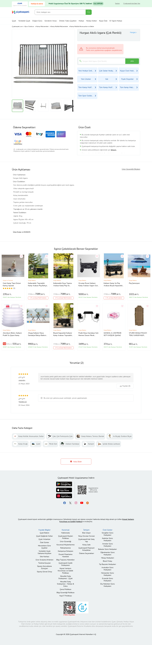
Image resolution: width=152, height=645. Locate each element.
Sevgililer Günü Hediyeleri (107, 534)
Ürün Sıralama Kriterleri (44, 560)
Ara (89, 12)
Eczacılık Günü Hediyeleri (107, 579)
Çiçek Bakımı (44, 533)
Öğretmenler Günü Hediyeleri (107, 553)
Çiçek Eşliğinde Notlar (44, 536)
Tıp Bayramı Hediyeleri (107, 564)
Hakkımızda (65, 533)
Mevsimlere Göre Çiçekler (44, 547)
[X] (70, 503)
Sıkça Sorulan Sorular (86, 536)
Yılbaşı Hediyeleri (107, 558)
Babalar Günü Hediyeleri (107, 549)
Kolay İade (86, 545)
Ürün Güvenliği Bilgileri (131, 169)
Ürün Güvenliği (65, 541)
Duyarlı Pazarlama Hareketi (65, 555)
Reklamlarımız (65, 548)
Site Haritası (44, 556)
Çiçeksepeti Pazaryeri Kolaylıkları (86, 549)
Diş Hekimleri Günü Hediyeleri (107, 585)
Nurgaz (133, 32)
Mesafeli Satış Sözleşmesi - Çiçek (65, 577)
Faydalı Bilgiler (44, 530)
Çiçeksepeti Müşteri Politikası (65, 537)
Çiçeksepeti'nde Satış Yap (131, 3)
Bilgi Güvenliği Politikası (65, 592)
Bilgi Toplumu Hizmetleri (65, 560)
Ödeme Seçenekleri (86, 553)
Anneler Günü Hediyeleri (107, 545)
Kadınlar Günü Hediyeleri (107, 539)
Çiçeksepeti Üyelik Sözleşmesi (65, 564)
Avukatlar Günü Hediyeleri (107, 568)
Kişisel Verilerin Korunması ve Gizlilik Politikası (65, 570)
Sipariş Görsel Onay (44, 572)
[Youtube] (81, 503)
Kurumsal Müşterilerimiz (65, 545)
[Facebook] (64, 503)
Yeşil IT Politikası (65, 596)
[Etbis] (69, 608)
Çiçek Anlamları (44, 539)
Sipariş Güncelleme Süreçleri (44, 567)
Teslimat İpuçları (44, 563)
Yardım (117, 3)
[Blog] (87, 503)
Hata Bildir (77, 461)
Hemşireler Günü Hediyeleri (107, 574)
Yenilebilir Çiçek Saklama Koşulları (44, 552)
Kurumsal (65, 530)
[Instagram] (76, 503)
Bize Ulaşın (86, 533)
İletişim (86, 530)
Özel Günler (44, 542)
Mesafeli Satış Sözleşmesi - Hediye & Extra (65, 584)
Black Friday (107, 561)
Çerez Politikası (65, 589)
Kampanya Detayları (65, 551)
